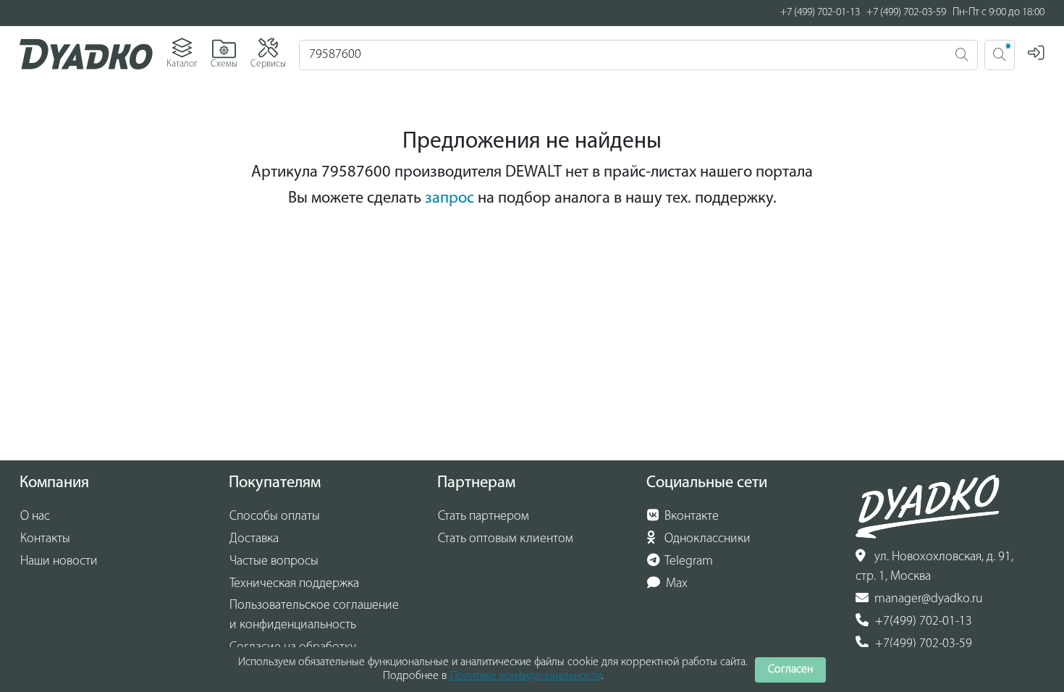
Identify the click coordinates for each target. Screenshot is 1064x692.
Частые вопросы (273, 561)
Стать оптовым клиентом (505, 539)
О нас (35, 516)
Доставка (254, 539)
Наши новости (59, 561)
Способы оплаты (274, 516)
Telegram (687, 561)
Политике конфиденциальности (525, 676)
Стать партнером (483, 516)
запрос (449, 198)
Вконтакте (690, 516)
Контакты (45, 539)
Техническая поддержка (294, 584)
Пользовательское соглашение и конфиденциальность (314, 615)
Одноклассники (706, 539)
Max (675, 584)
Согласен (790, 669)
